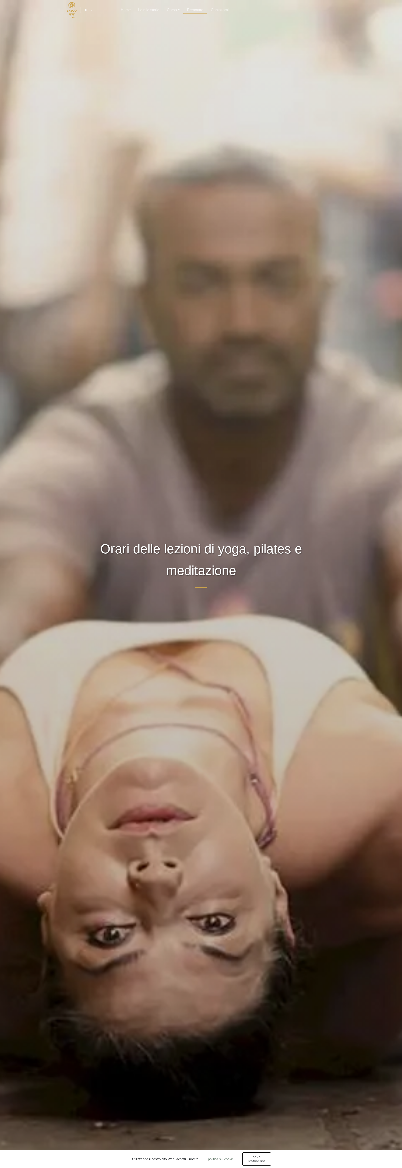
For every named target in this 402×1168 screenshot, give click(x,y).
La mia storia (148, 10)
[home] (72, 10)
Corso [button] (172, 10)
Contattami (220, 10)
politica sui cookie (221, 1159)
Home (126, 10)
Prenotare (195, 10)
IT (86, 10)
